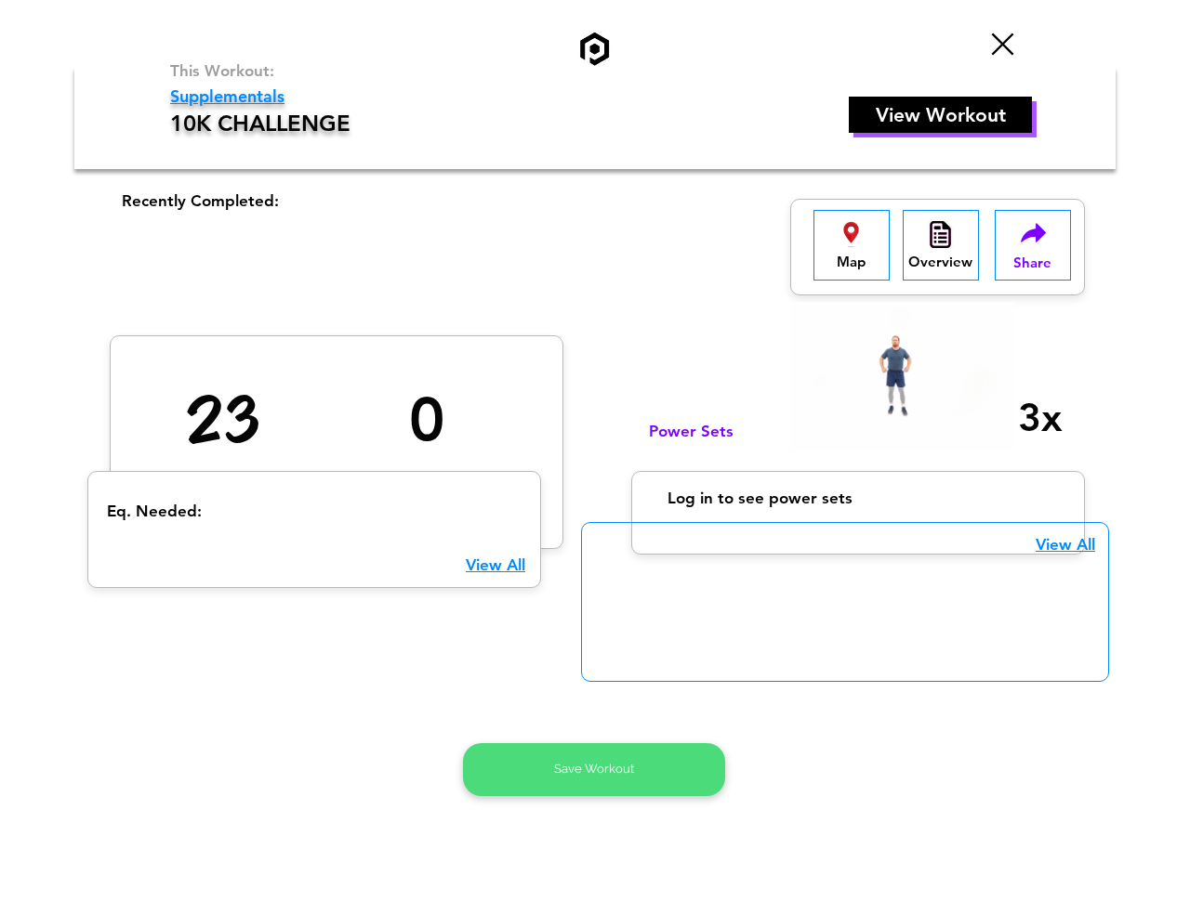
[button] (851, 245)
